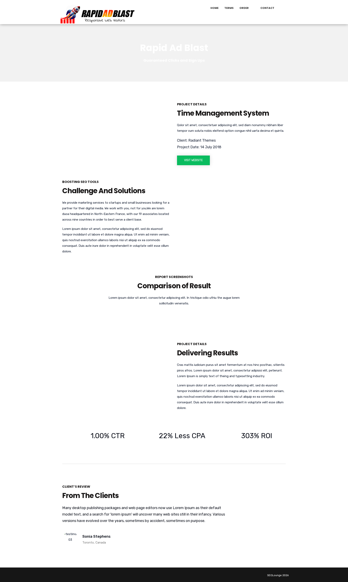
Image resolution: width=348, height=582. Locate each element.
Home (214, 8)
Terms (229, 8)
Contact (267, 8)
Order (244, 8)
